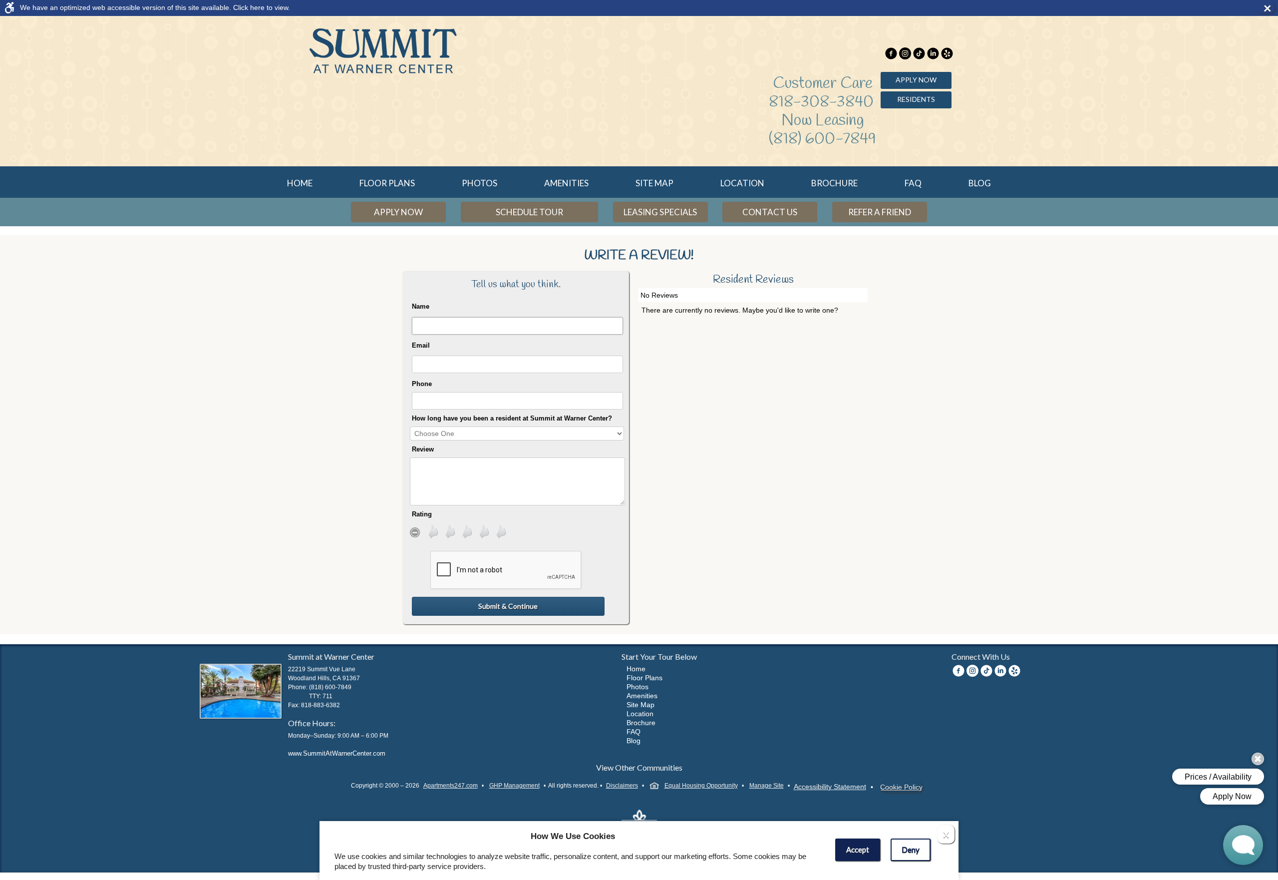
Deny (911, 849)
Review (423, 449)
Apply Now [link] (916, 79)
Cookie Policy (901, 787)
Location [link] (742, 183)
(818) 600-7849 (822, 139)
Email (421, 345)
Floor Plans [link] (387, 183)
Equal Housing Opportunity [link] (701, 785)
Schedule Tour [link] (529, 212)
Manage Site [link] (766, 785)
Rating (422, 514)
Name (420, 306)
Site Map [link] (654, 183)
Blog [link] (979, 183)
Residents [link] (916, 99)
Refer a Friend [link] (879, 212)
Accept (857, 849)
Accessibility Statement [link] (830, 787)
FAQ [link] (913, 183)
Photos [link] (479, 183)
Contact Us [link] (769, 212)
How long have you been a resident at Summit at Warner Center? (512, 418)
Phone (422, 384)
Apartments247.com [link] (450, 785)
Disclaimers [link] (622, 785)
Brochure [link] (834, 183)
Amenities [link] (566, 183)
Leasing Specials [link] (660, 212)
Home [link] (300, 183)
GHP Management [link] (514, 785)
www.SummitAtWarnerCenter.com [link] (336, 753)
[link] (630, 7)
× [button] (1269, 7)
